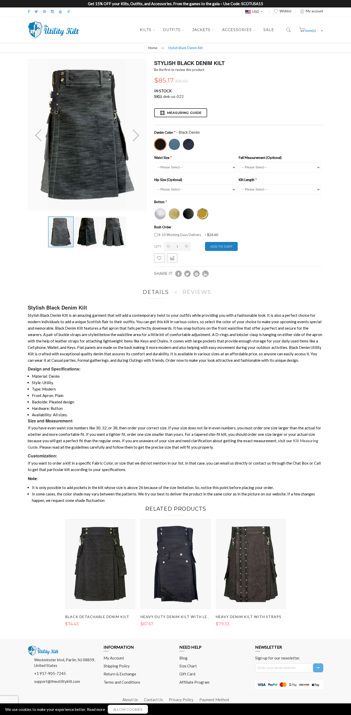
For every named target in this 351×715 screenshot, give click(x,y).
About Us (130, 699)
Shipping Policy (117, 666)
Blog (183, 658)
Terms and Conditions (122, 682)
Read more (96, 709)
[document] (175, 709)
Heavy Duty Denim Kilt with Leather (180, 616)
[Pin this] (196, 273)
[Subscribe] (318, 667)
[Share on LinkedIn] (205, 273)
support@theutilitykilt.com (57, 681)
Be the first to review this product (179, 70)
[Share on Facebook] (178, 273)
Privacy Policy (181, 699)
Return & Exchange (120, 674)
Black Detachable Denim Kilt (97, 616)
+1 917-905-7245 (50, 673)
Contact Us (153, 699)
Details (156, 292)
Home (152, 48)
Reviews (196, 292)
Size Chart (188, 666)
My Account (114, 658)
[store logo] (53, 30)
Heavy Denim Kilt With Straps (248, 616)
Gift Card (187, 674)
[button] (87, 232)
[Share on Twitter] (187, 273)
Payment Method (214, 699)
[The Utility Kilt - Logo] (43, 647)
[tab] (154, 292)
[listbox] (237, 143)
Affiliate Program (194, 682)
